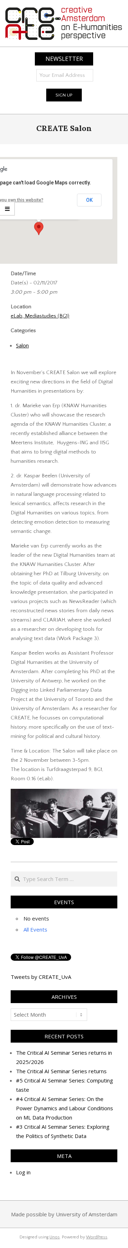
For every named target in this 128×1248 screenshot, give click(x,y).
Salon (22, 345)
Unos (54, 1237)
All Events (35, 929)
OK (89, 200)
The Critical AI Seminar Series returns (61, 1071)
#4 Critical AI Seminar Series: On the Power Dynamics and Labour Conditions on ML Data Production (64, 1108)
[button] (38, 228)
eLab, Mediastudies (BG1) (40, 316)
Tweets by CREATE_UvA (41, 976)
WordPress (96, 1237)
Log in (23, 1172)
